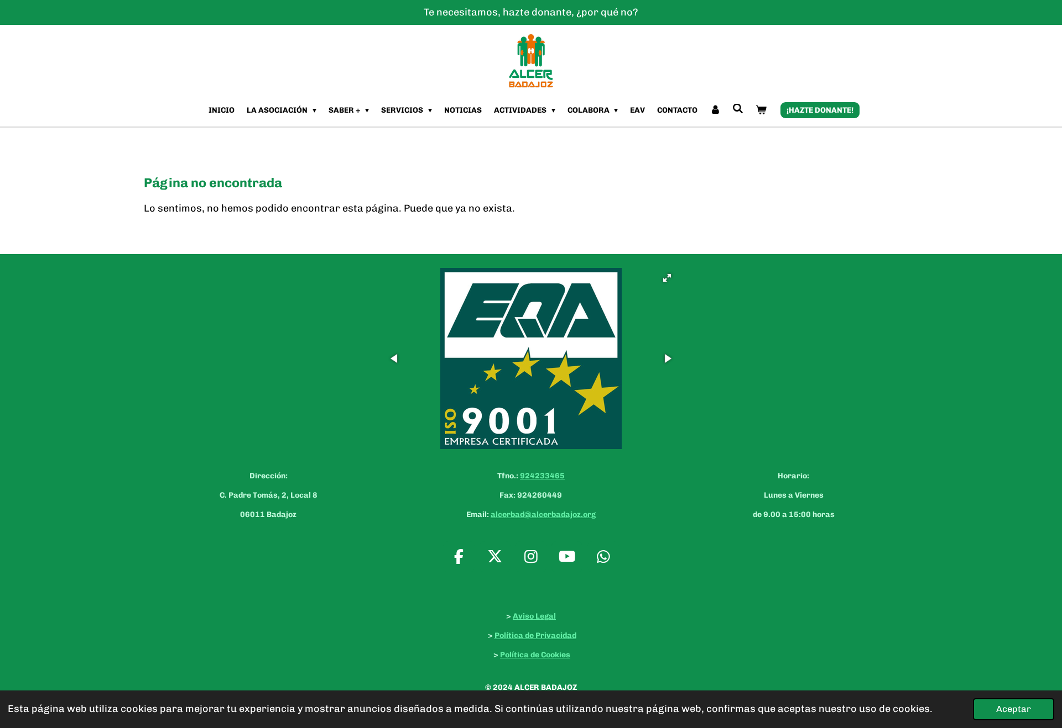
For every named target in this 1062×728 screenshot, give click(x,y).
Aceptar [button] (1013, 709)
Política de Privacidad (535, 635)
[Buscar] (738, 109)
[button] (667, 278)
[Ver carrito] (761, 110)
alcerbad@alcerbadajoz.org (543, 514)
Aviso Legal (534, 616)
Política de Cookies (535, 655)
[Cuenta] (715, 110)
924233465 (542, 476)
